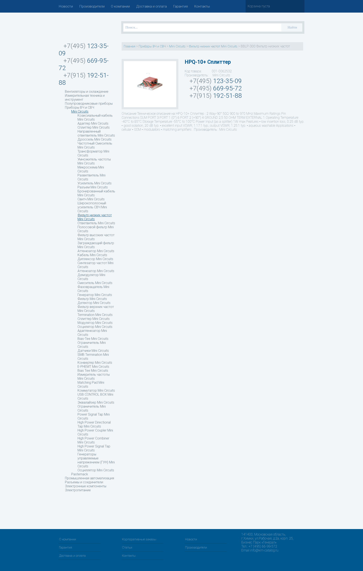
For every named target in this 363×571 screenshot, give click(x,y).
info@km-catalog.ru (264, 550)
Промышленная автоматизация (89, 478)
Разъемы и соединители (84, 482)
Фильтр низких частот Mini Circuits (95, 217)
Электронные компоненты (85, 486)
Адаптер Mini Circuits (93, 123)
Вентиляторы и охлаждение (86, 92)
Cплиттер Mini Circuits (94, 319)
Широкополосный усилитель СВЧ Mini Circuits (92, 207)
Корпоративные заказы (139, 539)
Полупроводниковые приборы (89, 104)
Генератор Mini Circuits (95, 295)
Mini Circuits (79, 111)
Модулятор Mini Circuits (95, 323)
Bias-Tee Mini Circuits (93, 339)
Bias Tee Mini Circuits (93, 371)
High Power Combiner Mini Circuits (93, 440)
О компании (120, 6)
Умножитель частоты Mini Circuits (94, 161)
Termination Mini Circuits (95, 315)
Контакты (202, 6)
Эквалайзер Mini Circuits (96, 402)
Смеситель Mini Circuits (95, 283)
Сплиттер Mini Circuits (94, 127)
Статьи (127, 547)
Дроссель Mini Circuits (95, 139)
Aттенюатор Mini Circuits (96, 251)
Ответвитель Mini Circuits (96, 223)
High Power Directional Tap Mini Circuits (94, 424)
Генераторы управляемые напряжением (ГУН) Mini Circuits (96, 460)
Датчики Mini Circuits (93, 351)
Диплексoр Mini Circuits (95, 259)
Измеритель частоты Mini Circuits (94, 377)
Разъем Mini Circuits (93, 187)
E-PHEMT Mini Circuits (93, 367)
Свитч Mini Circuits (91, 199)
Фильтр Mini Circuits (92, 299)
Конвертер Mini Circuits (95, 363)
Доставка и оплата (151, 6)
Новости (66, 6)
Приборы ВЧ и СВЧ (79, 108)
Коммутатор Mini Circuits (96, 390)
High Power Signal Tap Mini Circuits (94, 448)
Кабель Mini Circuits (92, 255)
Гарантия (180, 6)
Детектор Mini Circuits (94, 303)
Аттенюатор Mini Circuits (96, 271)
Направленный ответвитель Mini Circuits (96, 133)
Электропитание (78, 490)
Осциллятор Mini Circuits (96, 470)
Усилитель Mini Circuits (95, 183)
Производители (92, 6)
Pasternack (79, 474)
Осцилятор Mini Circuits (95, 327)
